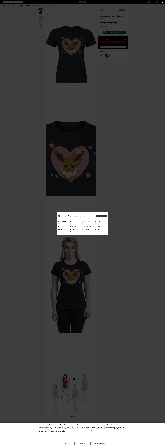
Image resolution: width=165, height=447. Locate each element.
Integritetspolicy (61, 431)
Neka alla (82, 443)
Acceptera (65, 443)
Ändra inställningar (100, 443)
